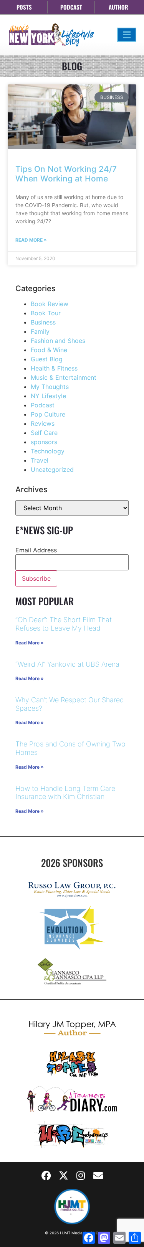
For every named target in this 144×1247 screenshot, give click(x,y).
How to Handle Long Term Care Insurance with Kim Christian (65, 792)
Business (43, 322)
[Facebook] (46, 1175)
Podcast (43, 405)
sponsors (44, 442)
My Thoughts (50, 386)
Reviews (43, 423)
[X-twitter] (63, 1175)
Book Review (49, 304)
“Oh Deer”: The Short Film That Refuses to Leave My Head (63, 624)
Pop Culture (48, 414)
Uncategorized (52, 469)
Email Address (36, 550)
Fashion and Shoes (58, 340)
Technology (48, 451)
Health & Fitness (54, 368)
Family (40, 331)
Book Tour (46, 313)
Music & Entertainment (63, 377)
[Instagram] (80, 1175)
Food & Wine (49, 350)
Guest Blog (47, 359)
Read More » (31, 240)
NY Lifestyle (48, 396)
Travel (39, 460)
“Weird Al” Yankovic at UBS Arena (67, 664)
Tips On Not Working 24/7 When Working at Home (66, 173)
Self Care (44, 433)
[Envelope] (98, 1175)
